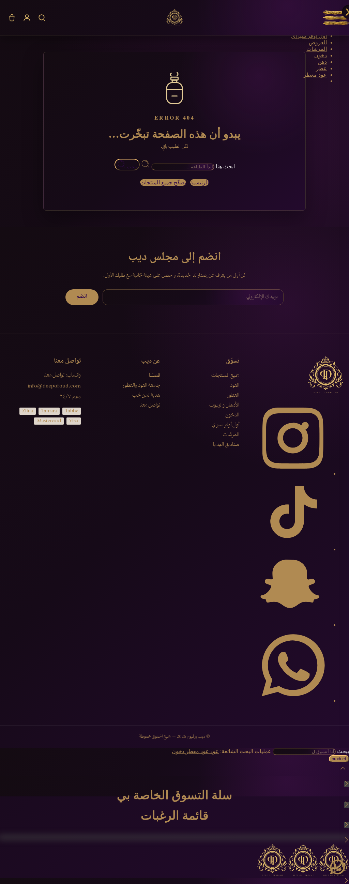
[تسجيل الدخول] (26, 18)
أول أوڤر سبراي (309, 36)
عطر (321, 68)
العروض (318, 42)
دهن (322, 62)
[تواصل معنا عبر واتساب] (337, 867)
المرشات (316, 49)
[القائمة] (336, 17)
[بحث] (41, 18)
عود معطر (315, 75)
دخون (320, 55)
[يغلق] (346, 784)
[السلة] (11, 18)
